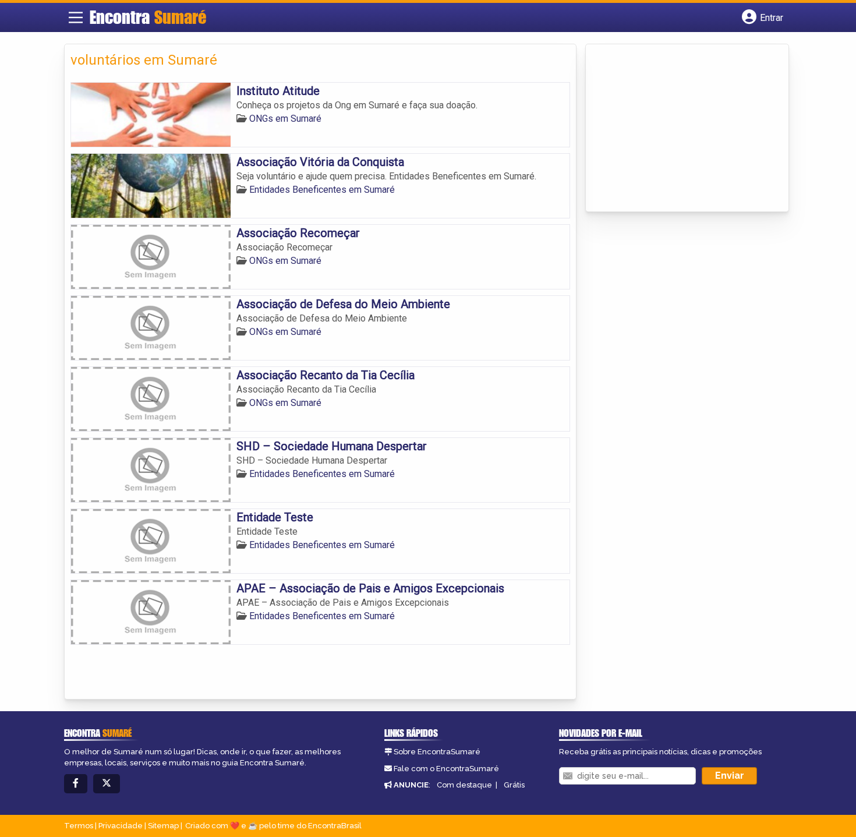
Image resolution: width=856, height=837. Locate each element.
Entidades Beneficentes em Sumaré (322, 189)
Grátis (514, 785)
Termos (78, 825)
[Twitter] (106, 783)
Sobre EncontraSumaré (437, 751)
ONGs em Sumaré (285, 118)
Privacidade (120, 825)
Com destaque (464, 785)
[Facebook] (75, 783)
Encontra (148, 16)
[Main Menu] (75, 17)
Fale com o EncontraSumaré (446, 768)
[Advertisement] (679, 129)
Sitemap (163, 825)
